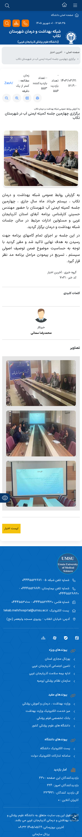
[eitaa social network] (75, 637)
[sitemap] (41, 637)
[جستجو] (7, 23)
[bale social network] (64, 637)
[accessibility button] (5, 498)
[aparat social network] (53, 637)
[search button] (7, 5)
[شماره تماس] (25, 23)
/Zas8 (8, 83)
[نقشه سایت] (16, 23)
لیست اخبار (11, 528)
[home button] (64, 5)
